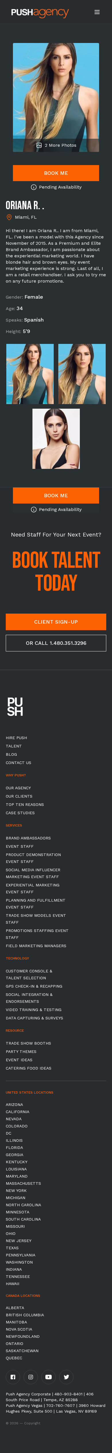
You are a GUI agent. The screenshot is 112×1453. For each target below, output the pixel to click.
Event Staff (20, 846)
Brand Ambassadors (28, 838)
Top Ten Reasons (25, 804)
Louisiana (16, 1169)
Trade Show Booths (28, 1043)
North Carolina (23, 1205)
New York (16, 1190)
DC (8, 1133)
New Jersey (18, 1240)
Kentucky (16, 1162)
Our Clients (19, 796)
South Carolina (23, 1219)
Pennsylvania (20, 1255)
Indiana (14, 1269)
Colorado (17, 1126)
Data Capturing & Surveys (34, 1018)
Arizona (14, 1104)
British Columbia (25, 1315)
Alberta (15, 1307)
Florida (14, 1147)
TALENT (14, 746)
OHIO (11, 1233)
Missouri (15, 1226)
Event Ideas (19, 1060)
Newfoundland (23, 1336)
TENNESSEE (18, 1276)
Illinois (14, 1140)
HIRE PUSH (16, 737)
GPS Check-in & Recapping (34, 986)
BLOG (11, 754)
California (17, 1111)
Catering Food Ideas (28, 1068)
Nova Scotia (19, 1329)
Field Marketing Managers (36, 945)
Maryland (17, 1176)
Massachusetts (23, 1183)
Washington (19, 1262)
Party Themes (21, 1051)
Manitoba (16, 1322)
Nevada (14, 1119)
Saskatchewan (22, 1350)
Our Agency (18, 788)
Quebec (14, 1358)
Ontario (14, 1343)
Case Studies (20, 812)
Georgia (14, 1154)
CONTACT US (18, 762)
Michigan (15, 1197)
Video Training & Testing (33, 1009)
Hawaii (12, 1283)
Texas (12, 1248)
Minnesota (17, 1212)
